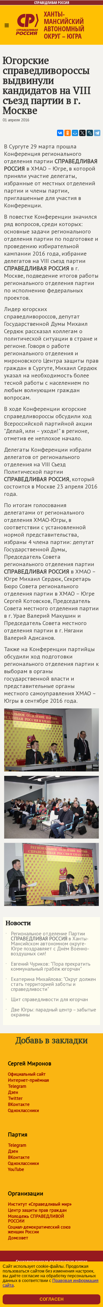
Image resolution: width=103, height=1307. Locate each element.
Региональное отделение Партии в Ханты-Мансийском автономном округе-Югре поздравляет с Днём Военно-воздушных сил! (47, 944)
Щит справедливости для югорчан (47, 1000)
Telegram (17, 1086)
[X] (82, 133)
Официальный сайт (27, 1074)
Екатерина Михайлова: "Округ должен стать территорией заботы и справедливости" (51, 984)
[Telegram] (97, 133)
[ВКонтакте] (60, 133)
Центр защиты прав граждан (37, 1210)
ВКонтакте (19, 1104)
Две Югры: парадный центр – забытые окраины (51, 1012)
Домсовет (18, 1237)
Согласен (52, 1299)
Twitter (15, 1098)
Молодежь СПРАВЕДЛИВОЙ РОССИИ (36, 1218)
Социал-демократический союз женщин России (39, 1229)
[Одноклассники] (67, 133)
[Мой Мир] (75, 133)
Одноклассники (23, 1110)
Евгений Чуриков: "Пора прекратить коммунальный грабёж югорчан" (48, 966)
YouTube (16, 1169)
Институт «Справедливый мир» (40, 1204)
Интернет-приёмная (28, 1080)
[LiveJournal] (90, 133)
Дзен (13, 1092)
